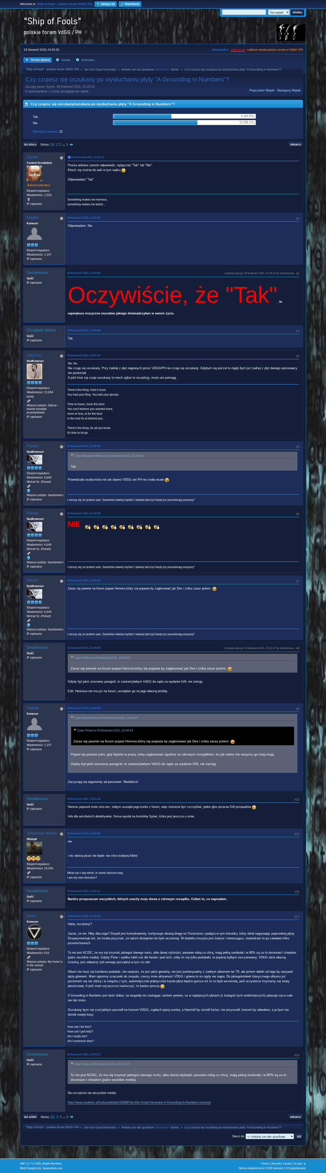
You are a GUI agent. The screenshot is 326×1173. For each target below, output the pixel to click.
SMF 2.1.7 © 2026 (30, 1163)
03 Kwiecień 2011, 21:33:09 (83, 217)
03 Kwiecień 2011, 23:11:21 (83, 891)
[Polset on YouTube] (29, 490)
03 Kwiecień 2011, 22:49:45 (83, 647)
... (64, 144)
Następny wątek (289, 90)
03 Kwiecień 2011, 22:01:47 (83, 355)
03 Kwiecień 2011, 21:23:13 (87, 157)
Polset (32, 446)
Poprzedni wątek (261, 90)
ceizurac (34, 355)
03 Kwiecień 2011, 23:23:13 (83, 1054)
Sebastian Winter (42, 833)
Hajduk (33, 217)
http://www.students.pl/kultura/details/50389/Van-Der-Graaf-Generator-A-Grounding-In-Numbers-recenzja (139, 1102)
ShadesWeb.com (52, 1168)
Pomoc (265, 1163)
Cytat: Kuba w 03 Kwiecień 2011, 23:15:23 (101, 1064)
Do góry (30, 1117)
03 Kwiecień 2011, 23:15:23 (83, 916)
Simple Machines (52, 1163)
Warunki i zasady (281, 1163)
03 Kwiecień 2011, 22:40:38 (83, 446)
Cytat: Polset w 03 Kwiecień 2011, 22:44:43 (102, 657)
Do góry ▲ (300, 1163)
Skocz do (238, 1136)
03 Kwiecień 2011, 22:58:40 (83, 708)
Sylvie (175, 69)
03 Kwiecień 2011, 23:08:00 (83, 833)
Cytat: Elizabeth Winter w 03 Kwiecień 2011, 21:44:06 (108, 456)
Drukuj (295, 144)
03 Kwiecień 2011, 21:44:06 (83, 330)
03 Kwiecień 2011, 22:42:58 (83, 513)
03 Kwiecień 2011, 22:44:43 (83, 580)
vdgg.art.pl (238, 49)
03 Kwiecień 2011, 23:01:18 (83, 798)
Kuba (31, 916)
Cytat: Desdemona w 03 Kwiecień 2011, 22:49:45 (106, 718)
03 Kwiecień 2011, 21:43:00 (83, 273)
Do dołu (30, 144)
